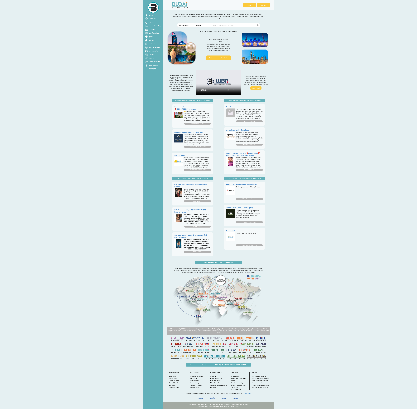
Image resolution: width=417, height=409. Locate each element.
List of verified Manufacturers (260, 378)
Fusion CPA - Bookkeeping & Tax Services (241, 184)
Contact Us (172, 385)
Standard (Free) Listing (196, 376)
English (201, 398)
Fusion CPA (230, 231)
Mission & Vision (174, 381)
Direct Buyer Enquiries (217, 383)
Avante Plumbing (180, 155)
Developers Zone (174, 387)
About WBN (172, 376)
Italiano (224, 398)
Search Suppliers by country (239, 383)
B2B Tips (213, 387)
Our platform (247, 393)
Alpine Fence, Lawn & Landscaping (239, 208)
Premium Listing (194, 381)
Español (212, 398)
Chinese (235, 398)
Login (250, 5)
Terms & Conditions (174, 383)
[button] (185, 25)
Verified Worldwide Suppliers (260, 385)
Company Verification (196, 385)
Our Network (234, 387)
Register (263, 5)
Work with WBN (235, 376)
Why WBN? (213, 376)
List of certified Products (259, 376)
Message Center (215, 381)
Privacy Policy (173, 378)
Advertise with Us (195, 387)
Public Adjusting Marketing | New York (188, 132)
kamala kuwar (231, 107)
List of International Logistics (260, 381)
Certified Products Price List (260, 387)
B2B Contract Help (236, 389)
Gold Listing (193, 378)
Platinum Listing (194, 383)
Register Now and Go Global (218, 58)
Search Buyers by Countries (218, 385)
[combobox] (185, 25)
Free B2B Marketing (216, 378)
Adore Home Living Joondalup (237, 130)
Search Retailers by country (239, 385)
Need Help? (256, 88)
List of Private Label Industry (260, 383)
